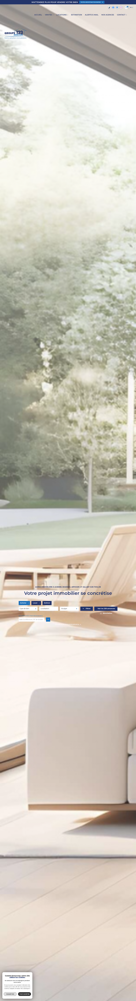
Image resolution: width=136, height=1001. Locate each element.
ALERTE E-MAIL (91, 15)
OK (48, 619)
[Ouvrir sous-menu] (53, 15)
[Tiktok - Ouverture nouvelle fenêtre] (109, 7)
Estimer (47, 603)
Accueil (38, 15)
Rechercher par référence (31, 616)
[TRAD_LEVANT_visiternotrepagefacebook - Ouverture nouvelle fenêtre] (113, 7)
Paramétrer (10, 994)
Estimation (76, 15)
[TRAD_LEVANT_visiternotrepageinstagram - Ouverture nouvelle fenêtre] (120, 7)
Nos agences (107, 15)
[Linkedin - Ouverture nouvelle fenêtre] (117, 7)
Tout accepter (24, 994)
